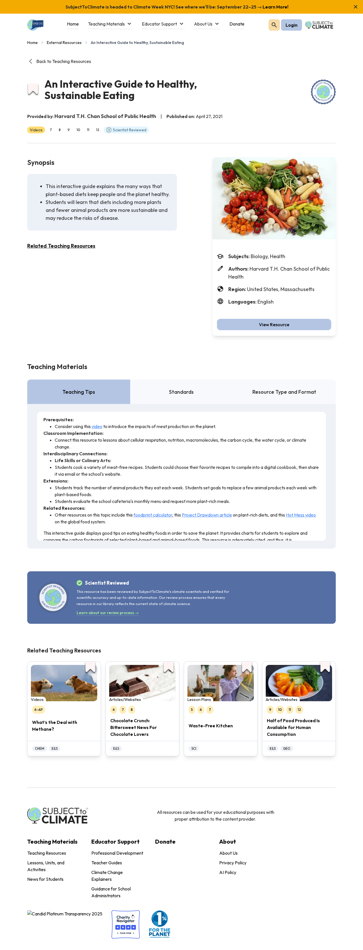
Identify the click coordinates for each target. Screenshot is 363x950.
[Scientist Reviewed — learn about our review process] (323, 91)
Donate (165, 841)
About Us (228, 853)
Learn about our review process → (108, 612)
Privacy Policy (232, 862)
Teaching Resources (46, 853)
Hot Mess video (301, 515)
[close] (356, 7)
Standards (181, 392)
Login (291, 25)
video (97, 426)
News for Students (45, 879)
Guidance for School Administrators (111, 892)
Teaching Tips (78, 392)
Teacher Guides (106, 862)
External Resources (64, 42)
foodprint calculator (153, 515)
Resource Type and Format (284, 392)
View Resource (274, 324)
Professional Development (117, 853)
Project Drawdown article (207, 515)
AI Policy (227, 872)
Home (32, 42)
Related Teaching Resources (61, 246)
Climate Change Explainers (107, 875)
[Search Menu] (274, 25)
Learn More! (275, 7)
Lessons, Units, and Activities (45, 866)
